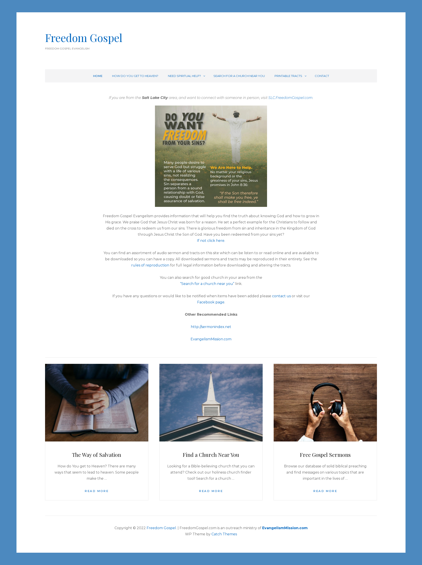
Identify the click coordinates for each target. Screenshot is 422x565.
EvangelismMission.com (211, 339)
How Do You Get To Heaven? (135, 76)
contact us (281, 296)
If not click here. (211, 241)
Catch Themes (224, 534)
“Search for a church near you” (207, 284)
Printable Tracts (288, 76)
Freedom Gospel (83, 38)
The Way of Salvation (96, 454)
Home (97, 76)
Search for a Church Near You (239, 76)
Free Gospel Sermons (325, 454)
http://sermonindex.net (211, 327)
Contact (322, 76)
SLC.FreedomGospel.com (290, 98)
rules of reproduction (150, 265)
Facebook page (210, 302)
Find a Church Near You (211, 454)
